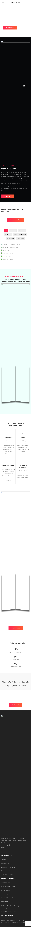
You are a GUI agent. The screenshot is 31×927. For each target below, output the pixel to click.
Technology (8, 437)
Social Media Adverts (7, 897)
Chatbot (3, 859)
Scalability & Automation (23, 466)
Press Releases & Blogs (8, 886)
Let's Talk (7, 196)
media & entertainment (20, 234)
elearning (13, 230)
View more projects (15, 219)
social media (21, 238)
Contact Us (20, 920)
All (6, 230)
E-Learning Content (7, 874)
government (22, 230)
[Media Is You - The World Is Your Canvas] (15, 2)
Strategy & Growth (8, 465)
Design (23, 437)
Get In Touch (15, 628)
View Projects (10, 27)
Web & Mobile (5, 863)
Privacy (3, 920)
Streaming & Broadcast (8, 867)
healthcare (8, 234)
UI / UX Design (5, 890)
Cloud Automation (6, 871)
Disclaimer (11, 920)
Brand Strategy (5, 882)
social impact (10, 238)
